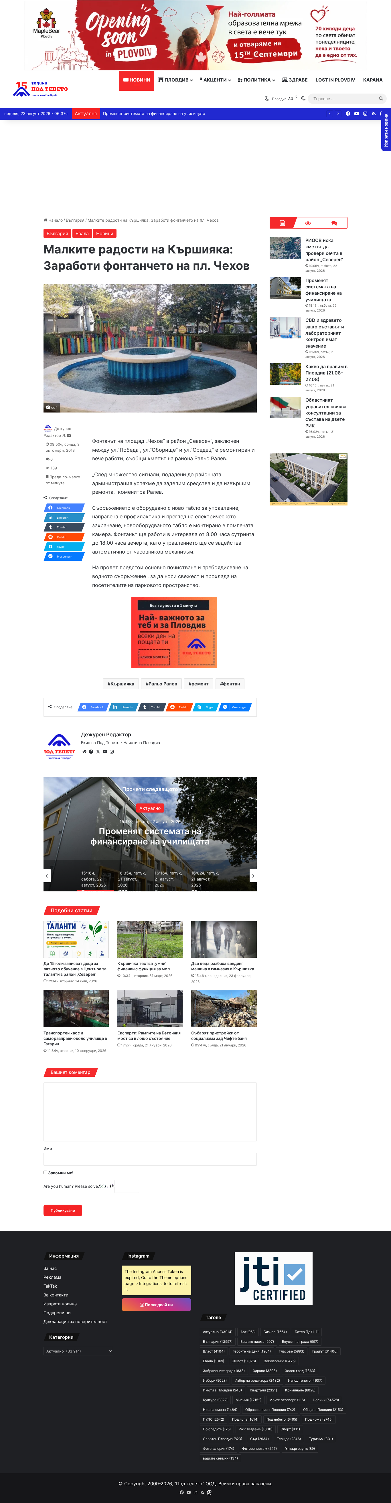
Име (48, 1148)
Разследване (255, 1429)
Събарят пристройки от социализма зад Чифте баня (219, 1035)
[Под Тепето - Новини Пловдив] (40, 89)
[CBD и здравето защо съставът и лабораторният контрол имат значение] (285, 327)
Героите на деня (252, 1351)
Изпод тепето (305, 1380)
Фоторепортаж (259, 1448)
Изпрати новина (60, 1303)
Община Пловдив (323, 1409)
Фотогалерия (218, 1448)
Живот (244, 1361)
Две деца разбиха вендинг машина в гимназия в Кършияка (222, 966)
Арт (248, 1332)
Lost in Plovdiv (335, 80)
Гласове (291, 1351)
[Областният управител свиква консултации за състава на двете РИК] (285, 407)
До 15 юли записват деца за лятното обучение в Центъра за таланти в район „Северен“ (75, 969)
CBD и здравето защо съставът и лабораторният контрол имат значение (150, 841)
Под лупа (245, 1419)
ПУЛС (213, 1419)
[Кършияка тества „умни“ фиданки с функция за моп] (150, 939)
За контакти (56, 1295)
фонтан (231, 684)
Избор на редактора (257, 1380)
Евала (82, 233)
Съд (259, 1439)
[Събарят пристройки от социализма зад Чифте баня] (223, 1008)
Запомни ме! (60, 1172)
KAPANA (373, 80)
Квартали (263, 1390)
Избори (215, 1380)
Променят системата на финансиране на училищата (323, 289)
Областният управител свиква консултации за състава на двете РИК (325, 413)
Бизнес (275, 1332)
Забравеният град (224, 1371)
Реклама (52, 1277)
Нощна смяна (220, 1409)
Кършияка (122, 684)
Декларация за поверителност (75, 1321)
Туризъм (321, 1439)
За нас (50, 1268)
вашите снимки (220, 1458)
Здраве (298, 80)
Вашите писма (257, 1341)
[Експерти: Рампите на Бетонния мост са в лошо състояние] (150, 1008)
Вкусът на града (300, 1341)
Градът (324, 1351)
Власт (214, 1351)
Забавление (280, 1361)
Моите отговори (287, 1400)
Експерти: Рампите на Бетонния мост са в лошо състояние (149, 1035)
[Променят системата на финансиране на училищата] (285, 288)
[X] (98, 751)
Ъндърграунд (300, 1448)
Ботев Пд (307, 1332)
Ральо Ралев (163, 684)
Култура (215, 1400)
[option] (150, 834)
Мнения (248, 1400)
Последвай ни (158, 1304)
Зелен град (300, 1371)
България (75, 220)
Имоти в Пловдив (222, 1390)
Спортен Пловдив (222, 1439)
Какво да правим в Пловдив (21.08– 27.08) (144, 113)
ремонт (200, 684)
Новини (139, 80)
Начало (55, 220)
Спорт (290, 1429)
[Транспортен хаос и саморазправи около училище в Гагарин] (76, 1008)
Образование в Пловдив (270, 1409)
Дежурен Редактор (106, 734)
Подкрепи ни (57, 1312)
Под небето (281, 1419)
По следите (217, 1429)
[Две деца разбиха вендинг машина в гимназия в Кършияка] (223, 939)
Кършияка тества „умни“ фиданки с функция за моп (143, 966)
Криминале (300, 1390)
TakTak (50, 1286)
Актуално (217, 1332)
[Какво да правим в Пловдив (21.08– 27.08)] (285, 374)
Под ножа (319, 1419)
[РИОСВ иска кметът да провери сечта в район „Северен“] (285, 248)
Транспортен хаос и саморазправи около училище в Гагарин (75, 1038)
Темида (289, 1439)
